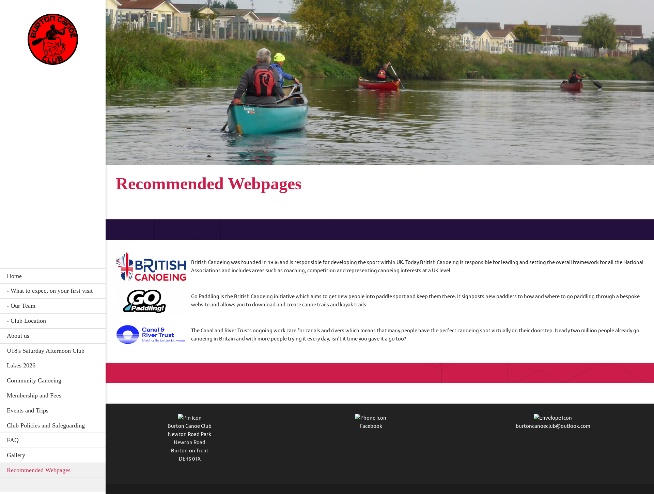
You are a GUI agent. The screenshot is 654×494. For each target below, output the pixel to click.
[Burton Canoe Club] (53, 41)
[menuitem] (53, 276)
